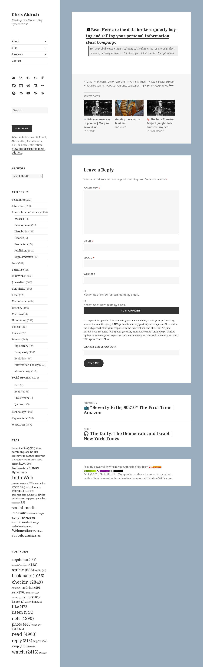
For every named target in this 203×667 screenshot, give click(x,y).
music (27, 491)
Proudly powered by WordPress (103, 467)
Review (16, 333)
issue (18, 601)
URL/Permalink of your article (100, 346)
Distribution (21, 231)
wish (43, 652)
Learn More (103, 339)
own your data (19, 494)
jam (37, 601)
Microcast (18, 314)
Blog (14, 48)
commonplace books (25, 452)
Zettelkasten (33, 535)
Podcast (16, 326)
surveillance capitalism (126, 85)
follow (31, 597)
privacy (24, 498)
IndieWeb (18, 276)
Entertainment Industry (26, 212)
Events (18, 391)
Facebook (25, 463)
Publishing (20, 250)
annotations (17, 448)
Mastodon (40, 483)
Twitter (26, 518)
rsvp (20, 646)
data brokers (94, 85)
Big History (21, 346)
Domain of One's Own (24, 459)
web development (22, 526)
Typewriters (19, 418)
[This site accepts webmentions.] (103, 471)
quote (18, 628)
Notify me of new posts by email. (105, 305)
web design (33, 522)
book (171, 85)
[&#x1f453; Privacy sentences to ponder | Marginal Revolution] (98, 108)
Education (18, 206)
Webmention (22, 530)
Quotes (18, 404)
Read (154, 81)
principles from (139, 467)
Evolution (20, 358)
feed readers (20, 468)
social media (24, 507)
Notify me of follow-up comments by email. (111, 294)
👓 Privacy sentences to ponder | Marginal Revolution (97, 123)
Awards (19, 219)
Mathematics (20, 301)
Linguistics (18, 288)
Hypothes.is (19, 472)
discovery (40, 455)
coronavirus (18, 455)
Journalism (18, 282)
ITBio (31, 483)
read (24, 634)
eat (18, 592)
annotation (24, 564)
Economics (18, 199)
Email (89, 258)
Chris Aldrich (25, 14)
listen (22, 612)
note (23, 618)
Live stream (21, 398)
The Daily (19, 513)
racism (42, 498)
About (15, 41)
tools (15, 518)
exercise (32, 592)
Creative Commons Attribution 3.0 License (146, 478)
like (20, 606)
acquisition (24, 559)
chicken (18, 588)
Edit (16, 385)
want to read (20, 522)
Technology (19, 412)
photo (22, 624)
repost (40, 641)
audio (40, 570)
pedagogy (31, 494)
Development (22, 225)
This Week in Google (35, 513)
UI (33, 518)
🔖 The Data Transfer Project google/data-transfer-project (160, 123)
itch (28, 602)
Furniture (18, 269)
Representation (23, 257)
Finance (19, 238)
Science (16, 339)
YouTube (18, 535)
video (32, 647)
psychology (32, 499)
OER (32, 490)
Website (89, 274)
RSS (23, 502)
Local (15, 295)
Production (21, 244)
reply (22, 640)
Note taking (19, 320)
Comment (92, 188)
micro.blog (18, 487)
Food (15, 263)
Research (17, 54)
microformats (33, 487)
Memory (17, 307)
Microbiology (22, 371)
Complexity (21, 352)
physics (41, 494)
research (16, 503)
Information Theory (26, 365)
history (34, 468)
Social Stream (20, 377)
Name (89, 241)
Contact (16, 61)
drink (33, 588)
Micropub (18, 491)
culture (30, 455)
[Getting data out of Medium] (129, 108)
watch (25, 652)
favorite (16, 598)
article (23, 569)
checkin (27, 582)
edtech (15, 464)
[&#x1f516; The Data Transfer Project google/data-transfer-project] (161, 108)
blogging (29, 448)
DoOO (39, 460)
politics (16, 498)
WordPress (18, 424)
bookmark (28, 575)
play (36, 624)
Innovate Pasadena (20, 483)
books (38, 448)
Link (89, 81)
